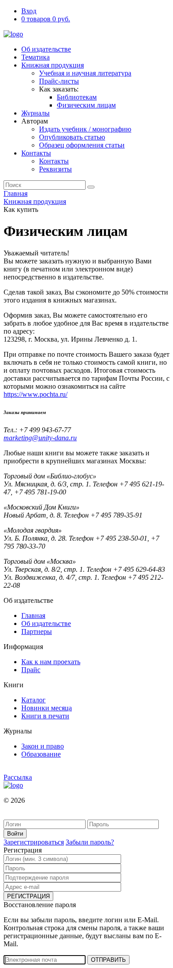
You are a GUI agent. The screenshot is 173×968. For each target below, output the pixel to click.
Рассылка (18, 777)
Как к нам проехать (50, 661)
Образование (41, 754)
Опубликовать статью (72, 137)
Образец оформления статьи (82, 145)
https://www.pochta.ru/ (35, 394)
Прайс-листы (59, 81)
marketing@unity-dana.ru (40, 438)
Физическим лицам (86, 105)
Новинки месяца (46, 708)
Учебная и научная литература (85, 73)
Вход (28, 11)
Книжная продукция (52, 65)
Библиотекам (77, 97)
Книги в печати (45, 716)
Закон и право (42, 746)
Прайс (30, 669)
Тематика (35, 57)
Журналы (35, 113)
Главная (16, 193)
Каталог (33, 700)
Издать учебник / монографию (85, 129)
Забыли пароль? (90, 842)
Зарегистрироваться (34, 842)
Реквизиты (55, 169)
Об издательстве (46, 49)
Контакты (36, 153)
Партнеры (36, 631)
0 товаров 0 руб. (45, 19)
